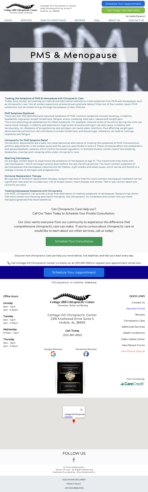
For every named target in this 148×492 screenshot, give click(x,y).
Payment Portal (135, 308)
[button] (26, 20)
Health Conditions (134, 332)
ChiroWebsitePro (85, 472)
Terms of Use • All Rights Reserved (74, 470)
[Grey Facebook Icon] (74, 460)
